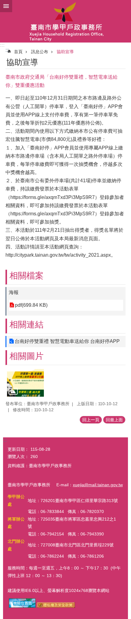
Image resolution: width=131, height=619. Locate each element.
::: (2, 45)
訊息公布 (39, 51)
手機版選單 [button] (6, 6)
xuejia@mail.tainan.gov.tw (98, 484)
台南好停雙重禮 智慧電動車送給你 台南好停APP (67, 341)
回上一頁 (90, 419)
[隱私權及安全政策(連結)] (56, 606)
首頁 (18, 51)
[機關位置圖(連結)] (22, 606)
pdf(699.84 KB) (31, 305)
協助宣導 (65, 51)
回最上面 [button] (114, 419)
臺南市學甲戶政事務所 (65, 21)
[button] (25, 383)
